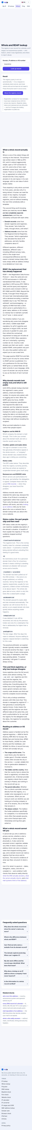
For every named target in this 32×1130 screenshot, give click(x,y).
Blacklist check (6, 1092)
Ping (23, 6)
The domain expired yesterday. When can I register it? (15, 954)
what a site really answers (11, 1018)
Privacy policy (6, 1125)
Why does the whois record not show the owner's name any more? (15, 929)
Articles (4, 1119)
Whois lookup (6, 1084)
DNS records (11, 484)
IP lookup (11, 6)
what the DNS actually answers (14, 876)
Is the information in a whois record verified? (14, 983)
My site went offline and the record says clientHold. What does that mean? (14, 963)
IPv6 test (4, 1116)
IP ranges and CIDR (8, 1105)
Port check (5, 1094)
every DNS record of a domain (13, 1003)
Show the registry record (12, 93)
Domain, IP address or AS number (14, 60)
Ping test (4, 1086)
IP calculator (5, 1100)
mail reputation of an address (13, 1011)
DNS (28, 6)
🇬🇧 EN (23, 2)
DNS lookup (5, 1089)
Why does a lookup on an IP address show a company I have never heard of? (15, 973)
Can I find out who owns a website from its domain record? (15, 946)
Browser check (6, 1113)
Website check (6, 1097)
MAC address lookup (8, 1108)
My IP (4, 6)
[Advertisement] (16, 26)
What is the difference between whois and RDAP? (15, 938)
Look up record (16, 69)
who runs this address (10, 996)
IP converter (5, 1102)
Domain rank (6, 1111)
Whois (18, 6)
